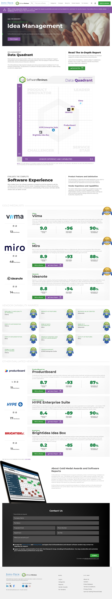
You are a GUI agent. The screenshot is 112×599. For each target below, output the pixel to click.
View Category (14, 39)
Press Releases (88, 584)
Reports (60, 584)
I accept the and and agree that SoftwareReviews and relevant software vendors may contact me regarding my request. (53, 545)
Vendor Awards (76, 3)
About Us (67, 3)
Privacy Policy (37, 544)
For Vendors (85, 3)
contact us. (11, 10)
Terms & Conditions (89, 586)
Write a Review (104, 3)
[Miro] (15, 247)
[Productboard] (15, 371)
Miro (36, 246)
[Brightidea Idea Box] (15, 433)
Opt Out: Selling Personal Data (93, 591)
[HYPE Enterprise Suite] (15, 404)
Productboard (44, 372)
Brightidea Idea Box (49, 433)
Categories (53, 3)
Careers (86, 582)
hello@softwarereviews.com (91, 558)
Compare (60, 3)
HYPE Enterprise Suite (51, 402)
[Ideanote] (15, 278)
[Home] (22, 3)
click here (28, 459)
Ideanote (39, 276)
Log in (60, 579)
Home (9, 19)
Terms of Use (26, 544)
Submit (94, 555)
